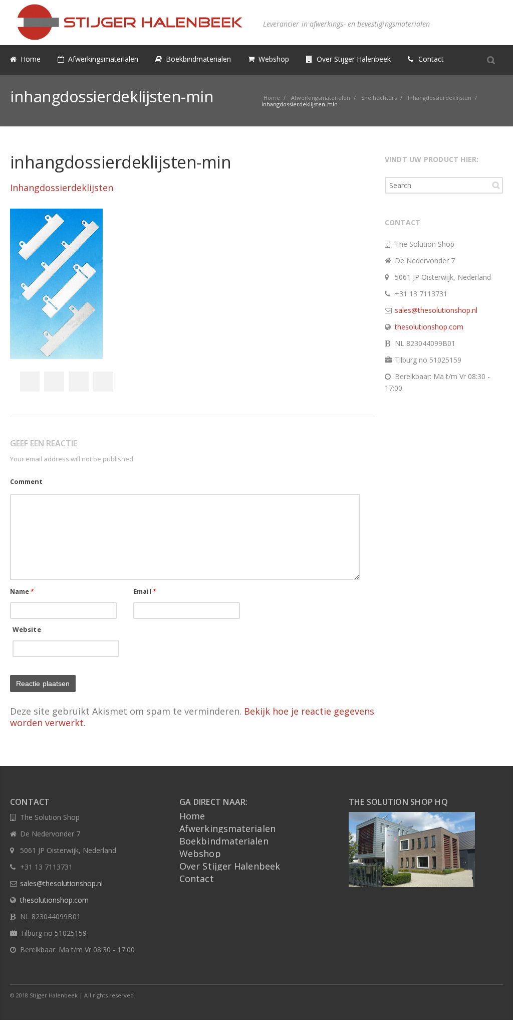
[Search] (491, 60)
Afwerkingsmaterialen (227, 828)
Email (144, 591)
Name (22, 591)
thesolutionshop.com (429, 326)
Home (192, 816)
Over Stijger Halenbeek (229, 866)
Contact (196, 879)
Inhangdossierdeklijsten (61, 188)
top (493, 1000)
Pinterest (103, 382)
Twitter (54, 382)
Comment (26, 481)
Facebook (30, 382)
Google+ (79, 382)
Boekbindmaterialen (224, 841)
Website (27, 629)
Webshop (200, 853)
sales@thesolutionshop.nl (436, 310)
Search (496, 185)
